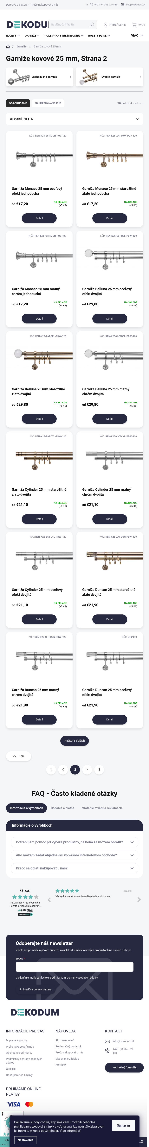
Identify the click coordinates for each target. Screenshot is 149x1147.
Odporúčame (18, 103)
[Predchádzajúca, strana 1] (63, 770)
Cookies (11, 1068)
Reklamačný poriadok (68, 1046)
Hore (21, 756)
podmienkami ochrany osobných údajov (74, 977)
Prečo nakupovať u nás (44, 4)
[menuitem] (13, 35)
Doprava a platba (16, 4)
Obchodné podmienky (19, 1052)
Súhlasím (123, 1125)
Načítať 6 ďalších (74, 740)
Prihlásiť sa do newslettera (36, 989)
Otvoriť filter (21, 119)
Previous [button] (49, 899)
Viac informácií (70, 1131)
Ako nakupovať (64, 1040)
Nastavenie (25, 1140)
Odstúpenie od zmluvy (19, 1075)
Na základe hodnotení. (25, 902)
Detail (39, 218)
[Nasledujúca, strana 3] (87, 770)
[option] (94, 902)
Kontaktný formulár (124, 1067)
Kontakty (61, 1064)
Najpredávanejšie (48, 103)
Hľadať (92, 24)
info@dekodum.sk (124, 1041)
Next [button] (139, 899)
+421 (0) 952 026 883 (123, 1050)
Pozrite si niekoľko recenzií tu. (25, 905)
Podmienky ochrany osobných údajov (24, 1060)
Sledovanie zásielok (67, 1058)
